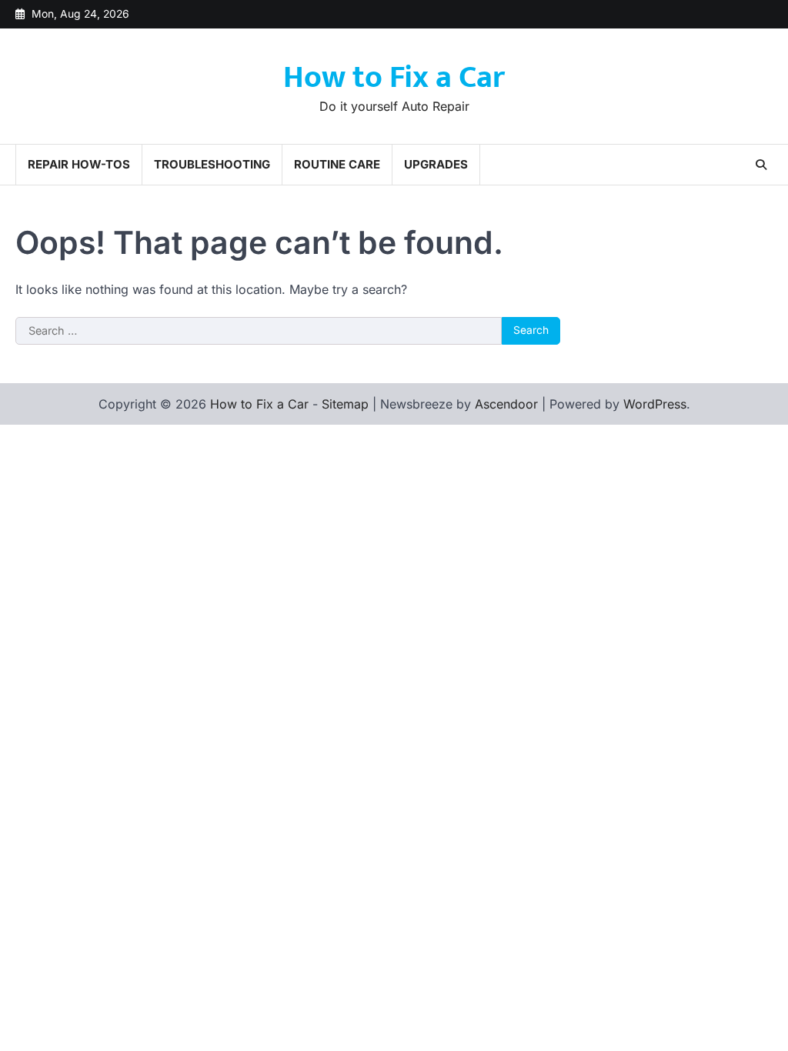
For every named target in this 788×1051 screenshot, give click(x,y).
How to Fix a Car (394, 78)
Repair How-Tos (79, 164)
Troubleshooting (212, 164)
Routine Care (337, 164)
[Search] (761, 164)
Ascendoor (506, 404)
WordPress (654, 404)
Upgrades (436, 164)
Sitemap (345, 404)
